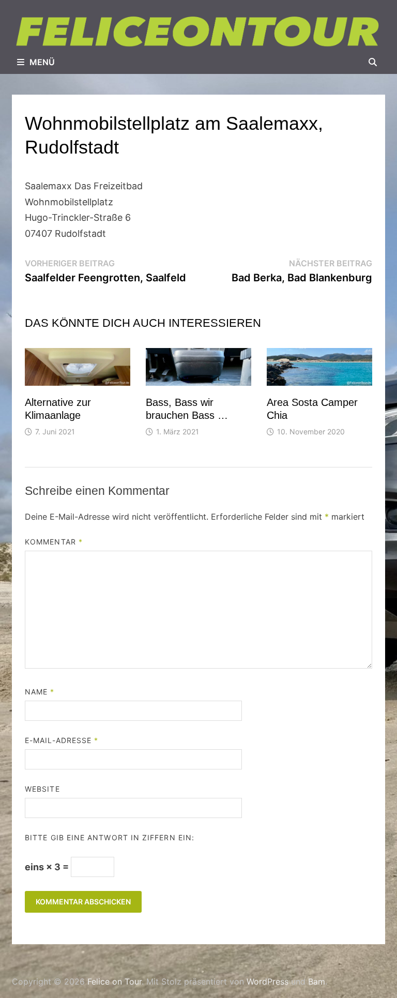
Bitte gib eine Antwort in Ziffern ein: (109, 837)
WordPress (267, 981)
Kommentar (54, 541)
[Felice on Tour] (198, 31)
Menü (42, 62)
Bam (316, 981)
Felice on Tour (114, 981)
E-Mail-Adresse (61, 740)
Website (42, 788)
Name (39, 691)
